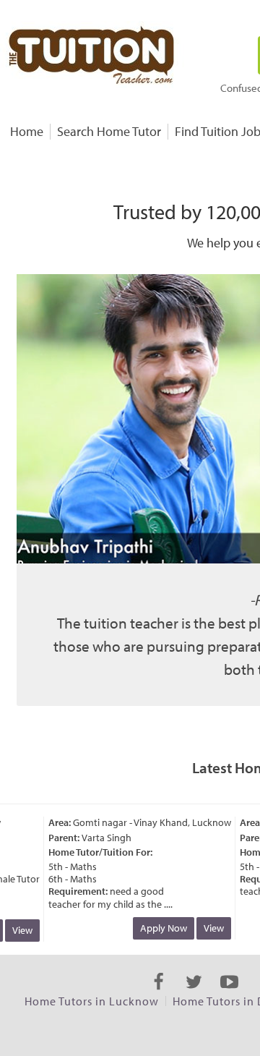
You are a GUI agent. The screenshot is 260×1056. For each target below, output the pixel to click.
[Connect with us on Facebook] (158, 994)
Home (26, 131)
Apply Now (159, 927)
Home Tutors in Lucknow (92, 1001)
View (18, 930)
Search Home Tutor (109, 131)
